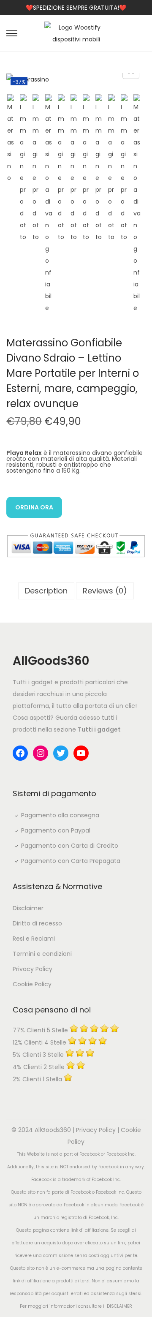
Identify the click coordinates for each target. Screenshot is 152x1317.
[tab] (46, 590)
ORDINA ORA (34, 507)
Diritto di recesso (37, 923)
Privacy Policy (32, 969)
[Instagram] (40, 753)
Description (46, 590)
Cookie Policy (32, 984)
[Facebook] (20, 753)
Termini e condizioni (42, 954)
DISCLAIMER (119, 1306)
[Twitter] (60, 753)
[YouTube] (81, 753)
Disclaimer (28, 908)
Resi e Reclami (34, 938)
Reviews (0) (105, 590)
